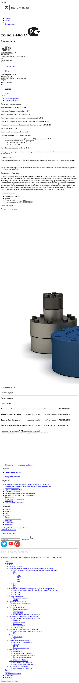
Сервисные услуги (11, 100)
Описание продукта (12, 99)
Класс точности (6, 60)
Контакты (8, 521)
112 (14, 585)
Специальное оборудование (14, 499)
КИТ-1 (15, 646)
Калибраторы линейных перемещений (26, 614)
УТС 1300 (16, 594)
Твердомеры (9, 497)
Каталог (8, 20)
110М (15, 574)
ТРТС (15, 638)
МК (18, 581)
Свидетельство (59, 168)
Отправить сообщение (25, 465)
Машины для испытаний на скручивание (19, 495)
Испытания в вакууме (21, 648)
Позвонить (9, 465)
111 (14, 583)
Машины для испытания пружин (24, 664)
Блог (6, 513)
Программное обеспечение (18, 666)
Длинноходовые (19, 626)
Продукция (9, 563)
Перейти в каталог (15, 566)
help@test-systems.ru (12, 477)
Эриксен (16, 644)
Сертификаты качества (13, 519)
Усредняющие (18, 627)
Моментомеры (18, 613)
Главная (7, 18)
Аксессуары (9, 501)
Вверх (3, 95)
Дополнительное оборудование (24, 655)
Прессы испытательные (13, 490)
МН (18, 579)
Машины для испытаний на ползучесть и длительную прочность (28, 486)
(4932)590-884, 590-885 (13, 472)
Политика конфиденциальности (30, 557)
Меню (11, 565)
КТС (14, 633)
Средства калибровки (12, 491)
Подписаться (24, 539)
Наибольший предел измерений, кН (13, 56)
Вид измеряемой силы (8, 52)
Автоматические (19, 622)
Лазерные (16, 620)
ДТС (14, 605)
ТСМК (15, 600)
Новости (8, 511)
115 (14, 587)
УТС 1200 (16, 592)
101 (14, 572)
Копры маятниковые (12, 488)
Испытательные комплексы (14, 502)
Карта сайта (9, 524)
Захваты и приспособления (22, 653)
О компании (9, 522)
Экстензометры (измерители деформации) (20, 493)
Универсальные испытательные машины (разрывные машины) (27, 484)
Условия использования (9, 557)
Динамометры (10, 24)
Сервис (7, 517)
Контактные (17, 624)
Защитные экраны (19, 659)
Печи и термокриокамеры (22, 657)
